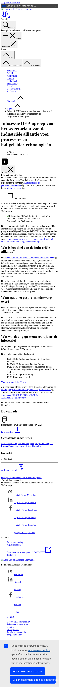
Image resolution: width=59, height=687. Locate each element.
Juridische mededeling (17, 632)
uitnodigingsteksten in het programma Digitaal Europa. (26, 389)
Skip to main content (10, 2)
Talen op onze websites (17, 624)
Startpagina (12, 70)
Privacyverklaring (15, 542)
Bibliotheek (12, 81)
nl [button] (9, 16)
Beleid (10, 73)
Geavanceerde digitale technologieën (17, 443)
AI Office (11, 91)
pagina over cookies (39, 650)
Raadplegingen (13, 89)
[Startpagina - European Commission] (18, 9)
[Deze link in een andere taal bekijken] (22, 185)
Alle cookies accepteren (27, 671)
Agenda (10, 86)
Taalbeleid (11, 555)
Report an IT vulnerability (18, 621)
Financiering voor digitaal (20, 446)
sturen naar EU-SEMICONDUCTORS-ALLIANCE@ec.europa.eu (19, 396)
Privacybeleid (13, 629)
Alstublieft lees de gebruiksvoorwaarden (20, 184)
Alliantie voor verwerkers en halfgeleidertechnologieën (29, 257)
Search (4, 19)
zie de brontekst (14, 188)
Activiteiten (12, 76)
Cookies (10, 627)
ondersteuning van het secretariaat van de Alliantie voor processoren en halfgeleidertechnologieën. (27, 240)
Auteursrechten (14, 545)
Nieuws (10, 78)
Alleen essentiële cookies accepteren (34, 679)
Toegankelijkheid (14, 634)
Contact (10, 617)
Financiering (12, 83)
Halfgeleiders (38, 446)
